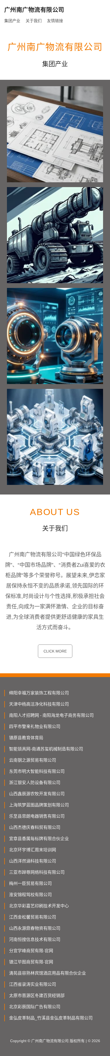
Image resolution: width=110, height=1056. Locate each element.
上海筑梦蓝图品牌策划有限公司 (39, 805)
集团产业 (12, 20)
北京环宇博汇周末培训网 (32, 850)
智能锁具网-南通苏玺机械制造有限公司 (46, 749)
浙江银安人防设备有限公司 (34, 782)
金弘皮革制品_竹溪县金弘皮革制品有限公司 (51, 1018)
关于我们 (34, 20)
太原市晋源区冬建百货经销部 (37, 995)
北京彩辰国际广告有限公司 (34, 1006)
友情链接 (55, 20)
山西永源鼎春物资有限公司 (34, 928)
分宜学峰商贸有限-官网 (31, 950)
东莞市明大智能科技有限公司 (37, 771)
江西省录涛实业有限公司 (32, 984)
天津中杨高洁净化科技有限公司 (39, 704)
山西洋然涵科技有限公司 (32, 861)
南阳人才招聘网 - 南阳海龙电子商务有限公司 (51, 715)
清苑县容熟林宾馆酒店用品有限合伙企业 (47, 973)
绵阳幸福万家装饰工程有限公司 (39, 693)
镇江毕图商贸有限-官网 (31, 962)
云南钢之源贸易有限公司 (32, 760)
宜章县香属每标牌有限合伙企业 (39, 838)
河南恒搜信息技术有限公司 (34, 939)
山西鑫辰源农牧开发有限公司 (37, 794)
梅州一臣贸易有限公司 (30, 883)
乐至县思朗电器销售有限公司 (37, 816)
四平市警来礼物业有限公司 (34, 726)
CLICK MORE (55, 651)
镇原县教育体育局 (26, 737)
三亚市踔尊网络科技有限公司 (37, 872)
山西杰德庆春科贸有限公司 (34, 827)
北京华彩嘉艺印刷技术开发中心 (39, 906)
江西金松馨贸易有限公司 (32, 917)
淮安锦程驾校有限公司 (30, 894)
